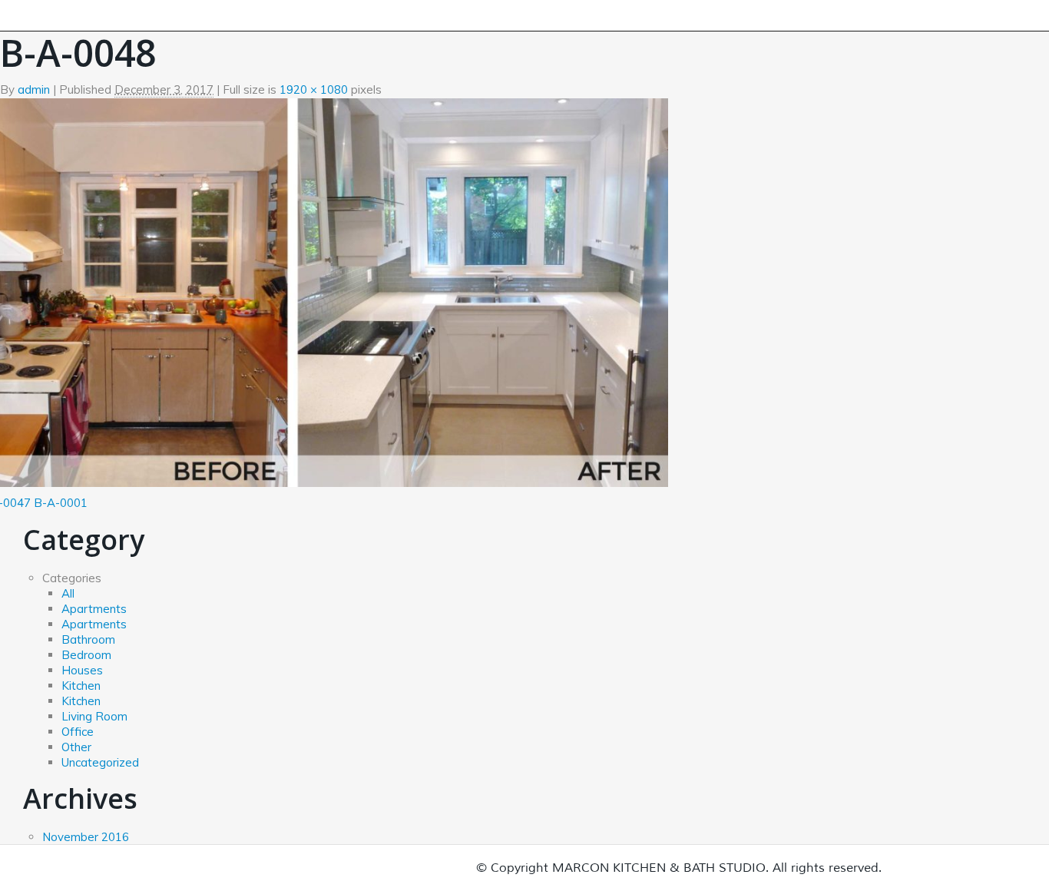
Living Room (94, 716)
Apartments (94, 608)
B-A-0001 (61, 502)
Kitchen (81, 685)
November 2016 (85, 837)
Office (77, 731)
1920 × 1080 (314, 89)
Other (76, 747)
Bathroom (88, 639)
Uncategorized (100, 762)
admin (34, 89)
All (67, 593)
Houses (82, 670)
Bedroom (86, 655)
